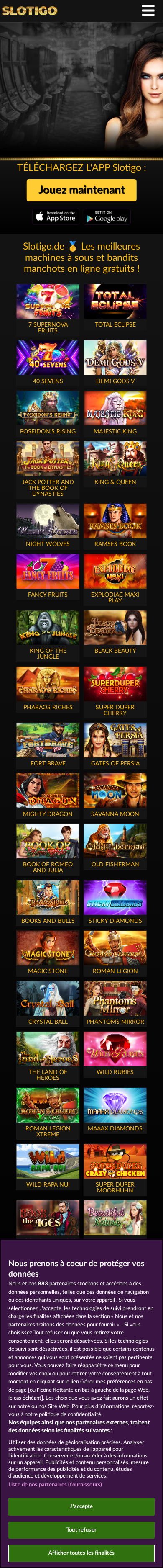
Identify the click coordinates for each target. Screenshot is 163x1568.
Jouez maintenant (81, 190)
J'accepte (81, 1506)
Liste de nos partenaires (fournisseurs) (55, 1485)
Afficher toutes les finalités (81, 1553)
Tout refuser (81, 1530)
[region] (81, 1403)
